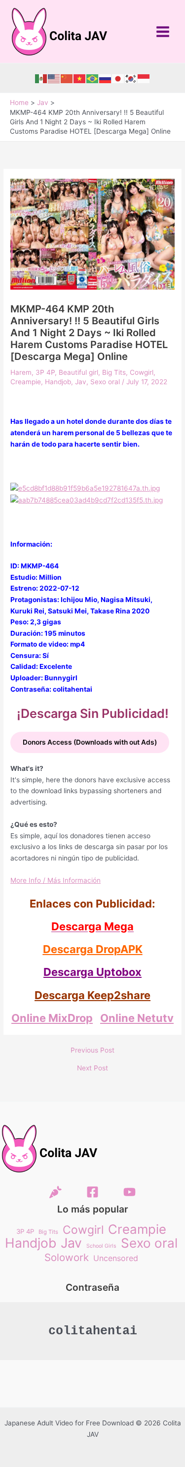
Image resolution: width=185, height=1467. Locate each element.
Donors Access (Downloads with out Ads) (90, 742)
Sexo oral (105, 382)
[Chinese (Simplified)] (67, 78)
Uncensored (115, 1258)
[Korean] (131, 78)
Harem (21, 372)
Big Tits (114, 372)
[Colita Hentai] (55, 1192)
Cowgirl (141, 372)
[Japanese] (118, 78)
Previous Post (92, 1050)
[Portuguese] (92, 78)
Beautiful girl (78, 372)
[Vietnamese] (80, 78)
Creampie (25, 382)
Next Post (92, 1068)
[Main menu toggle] (163, 31)
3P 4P (45, 372)
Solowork (66, 1258)
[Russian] (105, 78)
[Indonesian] (144, 78)
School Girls (101, 1246)
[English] (54, 78)
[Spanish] (41, 78)
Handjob (58, 382)
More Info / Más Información (55, 880)
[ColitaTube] (129, 1192)
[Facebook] (92, 1192)
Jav (80, 382)
